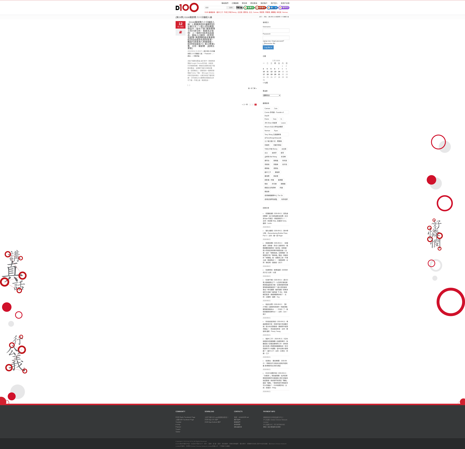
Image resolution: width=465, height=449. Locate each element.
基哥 (282, 153)
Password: (267, 34)
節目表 (244, 3)
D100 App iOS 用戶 (211, 420)
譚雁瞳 (273, 12)
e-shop (178, 425)
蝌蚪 (266, 184)
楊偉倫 (267, 168)
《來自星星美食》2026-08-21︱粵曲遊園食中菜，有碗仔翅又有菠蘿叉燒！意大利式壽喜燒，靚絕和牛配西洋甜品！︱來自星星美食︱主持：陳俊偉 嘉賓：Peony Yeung (275, 326)
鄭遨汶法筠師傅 (270, 188)
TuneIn (178, 429)
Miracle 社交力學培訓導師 (274, 127)
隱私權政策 (238, 427)
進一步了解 (251, 88)
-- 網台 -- (265, 16)
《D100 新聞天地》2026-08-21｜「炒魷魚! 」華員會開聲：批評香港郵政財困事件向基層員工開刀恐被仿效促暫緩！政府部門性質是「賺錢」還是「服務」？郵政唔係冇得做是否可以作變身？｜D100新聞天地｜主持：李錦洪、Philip (275, 380)
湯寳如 (275, 168)
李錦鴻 (267, 12)
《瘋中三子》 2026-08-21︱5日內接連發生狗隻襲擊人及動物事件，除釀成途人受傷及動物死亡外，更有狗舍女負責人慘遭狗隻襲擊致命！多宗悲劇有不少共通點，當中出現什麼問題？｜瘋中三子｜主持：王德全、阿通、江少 (275, 346)
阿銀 (281, 188)
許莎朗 (274, 184)
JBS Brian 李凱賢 (271, 123)
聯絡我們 (225, 3)
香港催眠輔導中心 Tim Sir (274, 195)
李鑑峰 (275, 164)
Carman (256, 12)
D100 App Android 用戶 (213, 422)
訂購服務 (235, 3)
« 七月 (265, 83)
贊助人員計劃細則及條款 (272, 427)
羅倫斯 (277, 172)
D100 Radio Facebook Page (185, 417)
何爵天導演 (277, 145)
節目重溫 (253, 3)
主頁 (260, 16)
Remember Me (269, 43)
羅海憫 (267, 176)
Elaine (267, 119)
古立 (250, 12)
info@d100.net (244, 417)
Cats (275, 108)
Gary (274, 119)
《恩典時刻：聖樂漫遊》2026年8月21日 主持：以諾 (275, 271)
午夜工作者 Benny (230, 12)
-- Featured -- (207, 54)
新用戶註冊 (285, 3)
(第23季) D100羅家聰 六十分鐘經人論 (278, 16)
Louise (283, 123)
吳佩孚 (274, 153)
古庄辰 (240, 12)
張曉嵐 (275, 160)
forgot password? (278, 41)
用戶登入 (274, 3)
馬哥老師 (284, 199)
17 (264, 74)
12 (271, 72)
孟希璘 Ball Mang (271, 157)
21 (279, 74)
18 (268, 74)
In (281, 119)
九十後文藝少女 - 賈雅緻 (273, 141)
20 (275, 74)
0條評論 (196, 56)
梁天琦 (284, 164)
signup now (267, 41)
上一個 (245, 104)
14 (279, 72)
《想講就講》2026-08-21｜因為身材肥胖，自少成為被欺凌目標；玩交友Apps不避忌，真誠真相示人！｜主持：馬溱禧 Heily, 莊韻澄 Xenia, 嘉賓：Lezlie (275, 218)
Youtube (178, 422)
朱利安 (279, 12)
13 (275, 72)
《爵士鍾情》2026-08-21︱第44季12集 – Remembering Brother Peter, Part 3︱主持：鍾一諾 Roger (275, 233)
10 (264, 72)
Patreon (178, 427)
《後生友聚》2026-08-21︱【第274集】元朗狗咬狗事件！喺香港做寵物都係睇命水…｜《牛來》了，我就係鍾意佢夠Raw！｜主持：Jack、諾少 (275, 309)
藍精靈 (280, 180)
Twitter (178, 432)
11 (267, 72)
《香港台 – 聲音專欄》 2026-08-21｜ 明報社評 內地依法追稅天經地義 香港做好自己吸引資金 (275, 363)
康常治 (245, 12)
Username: (267, 27)
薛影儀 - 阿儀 (269, 180)
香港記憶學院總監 (271, 199)
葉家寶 (262, 12)
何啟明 (267, 145)
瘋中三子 (220, 12)
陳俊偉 (267, 191)
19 (271, 74)
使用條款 (237, 425)
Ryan (276, 131)
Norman (285, 12)
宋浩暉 (283, 157)
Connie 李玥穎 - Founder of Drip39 (274, 112)
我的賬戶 (264, 3)
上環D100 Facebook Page (185, 420)
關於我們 (237, 420)
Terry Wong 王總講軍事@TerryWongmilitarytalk (273, 135)
